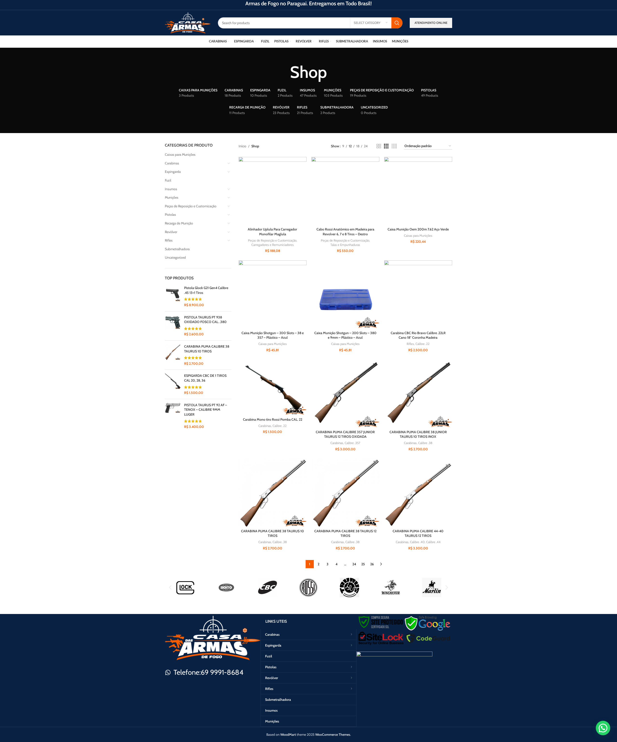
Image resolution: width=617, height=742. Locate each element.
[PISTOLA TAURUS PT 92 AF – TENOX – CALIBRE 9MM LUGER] (173, 416)
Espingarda (173, 171)
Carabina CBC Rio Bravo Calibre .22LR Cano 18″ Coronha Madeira (418, 335)
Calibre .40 (417, 542)
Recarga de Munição (179, 223)
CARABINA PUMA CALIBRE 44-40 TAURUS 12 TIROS (418, 533)
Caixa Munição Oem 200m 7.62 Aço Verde (418, 229)
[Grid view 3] (386, 146)
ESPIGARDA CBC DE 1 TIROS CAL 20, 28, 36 (205, 378)
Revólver (171, 232)
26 (372, 564)
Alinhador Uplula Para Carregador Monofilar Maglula (272, 231)
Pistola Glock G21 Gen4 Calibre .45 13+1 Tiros (206, 290)
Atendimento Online (431, 23)
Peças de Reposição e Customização (190, 206)
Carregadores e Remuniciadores (272, 245)
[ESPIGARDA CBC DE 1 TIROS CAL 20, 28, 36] (173, 384)
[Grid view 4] (394, 146)
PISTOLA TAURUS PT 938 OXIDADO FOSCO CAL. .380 (205, 319)
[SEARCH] (396, 22)
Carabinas (172, 163)
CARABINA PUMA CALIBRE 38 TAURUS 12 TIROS (345, 533)
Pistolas (170, 214)
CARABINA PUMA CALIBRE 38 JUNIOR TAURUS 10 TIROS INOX (418, 434)
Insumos (171, 189)
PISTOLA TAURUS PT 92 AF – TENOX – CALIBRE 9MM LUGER (205, 410)
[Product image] (418, 191)
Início (242, 146)
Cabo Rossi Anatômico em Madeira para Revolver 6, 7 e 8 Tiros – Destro (345, 231)
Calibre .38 (425, 443)
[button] (170, 588)
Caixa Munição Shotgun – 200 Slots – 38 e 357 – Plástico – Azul (272, 335)
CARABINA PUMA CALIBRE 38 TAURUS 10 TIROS (206, 348)
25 (363, 564)
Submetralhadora (177, 249)
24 (354, 564)
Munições (171, 197)
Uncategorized (175, 257)
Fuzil (168, 180)
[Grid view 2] (378, 146)
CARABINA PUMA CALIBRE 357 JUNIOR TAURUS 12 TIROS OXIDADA (345, 434)
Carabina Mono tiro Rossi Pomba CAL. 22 (272, 419)
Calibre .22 (422, 344)
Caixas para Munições (180, 154)
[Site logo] (188, 22)
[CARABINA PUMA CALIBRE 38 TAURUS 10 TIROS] (173, 355)
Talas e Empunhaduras (345, 245)
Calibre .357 (352, 443)
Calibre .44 (433, 542)
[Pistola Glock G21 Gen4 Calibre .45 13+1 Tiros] (173, 296)
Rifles (169, 240)
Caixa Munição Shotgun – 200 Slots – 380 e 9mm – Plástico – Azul (345, 335)
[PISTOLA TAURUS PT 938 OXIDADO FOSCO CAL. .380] (173, 326)
